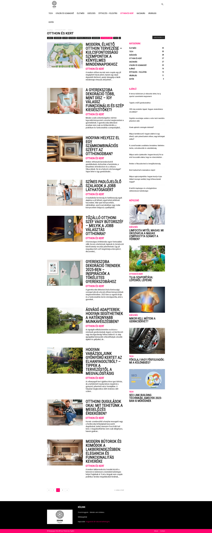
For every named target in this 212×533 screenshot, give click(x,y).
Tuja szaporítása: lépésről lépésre (141, 279)
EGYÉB (51, 22)
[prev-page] (49, 490)
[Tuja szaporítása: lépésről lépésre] (147, 259)
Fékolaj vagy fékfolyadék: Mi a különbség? (146, 361)
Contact (162, 531)
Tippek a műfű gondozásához (140, 103)
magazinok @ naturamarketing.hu (98, 521)
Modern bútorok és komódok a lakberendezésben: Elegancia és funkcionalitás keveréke (103, 451)
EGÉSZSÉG (91, 13)
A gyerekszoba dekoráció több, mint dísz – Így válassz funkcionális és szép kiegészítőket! (105, 100)
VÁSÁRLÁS (152, 13)
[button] (162, 5)
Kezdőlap (50, 30)
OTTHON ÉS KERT (127, 13)
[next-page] (67, 490)
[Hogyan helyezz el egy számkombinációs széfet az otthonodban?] (65, 149)
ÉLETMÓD (80, 13)
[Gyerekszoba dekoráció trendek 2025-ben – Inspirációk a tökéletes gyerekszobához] (65, 273)
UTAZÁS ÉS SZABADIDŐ (65, 13)
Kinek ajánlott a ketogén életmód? (141, 127)
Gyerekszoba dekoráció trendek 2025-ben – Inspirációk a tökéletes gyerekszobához (103, 271)
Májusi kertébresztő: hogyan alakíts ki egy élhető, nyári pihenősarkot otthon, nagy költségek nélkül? (147, 136)
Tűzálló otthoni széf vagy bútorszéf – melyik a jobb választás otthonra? (104, 225)
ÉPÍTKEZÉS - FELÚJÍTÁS (83, 38)
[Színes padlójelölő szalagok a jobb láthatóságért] (65, 193)
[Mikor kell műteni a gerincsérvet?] (147, 300)
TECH (51, 13)
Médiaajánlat (82, 517)
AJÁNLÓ (50, 38)
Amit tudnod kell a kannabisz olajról (142, 170)
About (156, 531)
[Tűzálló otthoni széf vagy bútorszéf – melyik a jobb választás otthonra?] (65, 229)
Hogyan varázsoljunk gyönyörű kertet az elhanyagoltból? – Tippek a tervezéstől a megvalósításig (104, 361)
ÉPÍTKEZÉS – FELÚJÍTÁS (107, 13)
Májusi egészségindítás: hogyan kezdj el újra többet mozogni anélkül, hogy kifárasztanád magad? (145, 179)
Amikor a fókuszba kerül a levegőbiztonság (145, 164)
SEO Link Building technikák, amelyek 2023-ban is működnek (145, 397)
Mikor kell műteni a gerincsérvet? (142, 320)
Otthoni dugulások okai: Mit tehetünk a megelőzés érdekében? (104, 407)
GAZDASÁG (141, 13)
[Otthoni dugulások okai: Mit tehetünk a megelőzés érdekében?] (65, 413)
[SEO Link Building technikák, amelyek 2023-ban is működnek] (147, 379)
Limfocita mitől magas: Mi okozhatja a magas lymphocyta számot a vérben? (146, 235)
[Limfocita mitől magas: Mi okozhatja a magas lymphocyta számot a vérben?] (147, 214)
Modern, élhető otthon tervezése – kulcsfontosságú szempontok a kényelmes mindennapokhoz (104, 54)
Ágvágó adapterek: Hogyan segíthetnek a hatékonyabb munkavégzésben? (104, 315)
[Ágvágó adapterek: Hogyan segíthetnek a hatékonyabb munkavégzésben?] (65, 321)
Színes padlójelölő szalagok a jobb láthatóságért (103, 185)
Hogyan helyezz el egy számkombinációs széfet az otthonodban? (103, 145)
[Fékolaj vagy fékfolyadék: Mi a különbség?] (147, 341)
